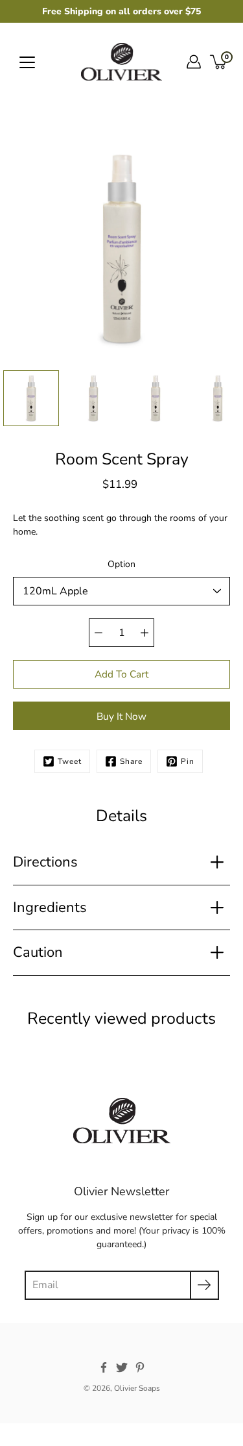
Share (131, 761)
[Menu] (27, 62)
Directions (45, 862)
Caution (38, 952)
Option (121, 564)
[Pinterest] (140, 1367)
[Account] (193, 61)
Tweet (70, 761)
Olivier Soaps (137, 1388)
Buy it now (121, 716)
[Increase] (144, 632)
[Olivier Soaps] (121, 61)
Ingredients (50, 907)
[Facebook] (104, 1367)
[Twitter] (122, 1367)
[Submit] (204, 1285)
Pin (187, 761)
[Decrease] (98, 632)
